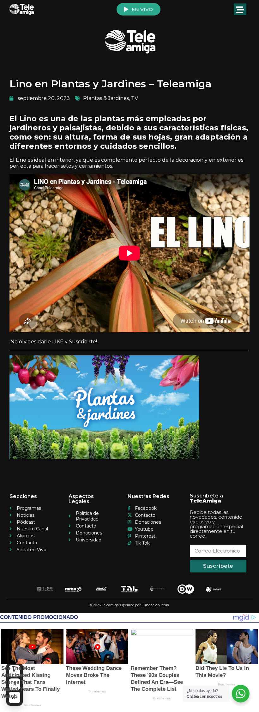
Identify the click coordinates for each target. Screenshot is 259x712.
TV (134, 98)
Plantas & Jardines (106, 98)
